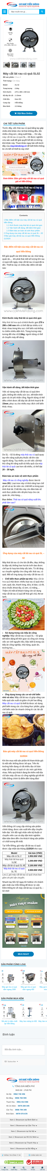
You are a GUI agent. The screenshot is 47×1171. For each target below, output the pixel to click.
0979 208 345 (23, 1106)
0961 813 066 (22, 1102)
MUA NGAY (23, 954)
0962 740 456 (19, 1094)
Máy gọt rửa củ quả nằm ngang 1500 (9, 988)
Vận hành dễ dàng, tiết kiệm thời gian (24, 228)
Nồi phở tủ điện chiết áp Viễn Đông (9, 1022)
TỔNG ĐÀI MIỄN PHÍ (24, 1086)
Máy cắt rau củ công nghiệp (15, 480)
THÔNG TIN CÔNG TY (11, 1155)
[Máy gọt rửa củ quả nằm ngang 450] (28, 976)
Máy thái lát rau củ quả (14, 868)
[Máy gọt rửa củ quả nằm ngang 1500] (9, 976)
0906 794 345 (21, 1110)
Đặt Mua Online (24, 113)
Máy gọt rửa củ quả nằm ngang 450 (28, 988)
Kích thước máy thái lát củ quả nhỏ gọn (24, 225)
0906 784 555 (21, 1098)
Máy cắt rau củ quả (11, 703)
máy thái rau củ (28, 455)
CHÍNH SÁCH (35, 1155)
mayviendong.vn (18, 146)
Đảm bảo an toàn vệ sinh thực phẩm (23, 231)
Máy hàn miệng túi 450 (28, 1021)
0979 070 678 (21, 1114)
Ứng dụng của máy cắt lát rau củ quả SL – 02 (23, 233)
